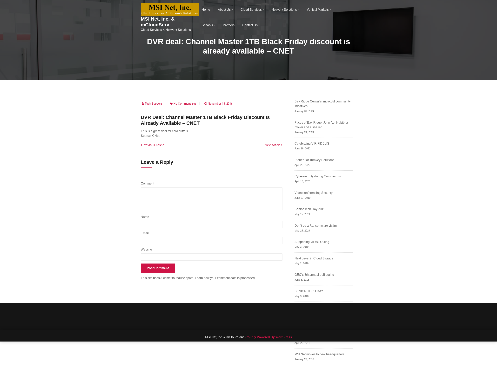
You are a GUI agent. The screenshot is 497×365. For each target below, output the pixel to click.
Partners (229, 25)
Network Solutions (284, 9)
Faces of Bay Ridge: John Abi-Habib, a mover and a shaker (321, 125)
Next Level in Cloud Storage (314, 258)
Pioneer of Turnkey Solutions (314, 160)
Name (146, 216)
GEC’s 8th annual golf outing (314, 274)
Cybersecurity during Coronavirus (318, 176)
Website (146, 249)
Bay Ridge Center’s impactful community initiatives (323, 104)
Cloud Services (251, 9)
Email (146, 233)
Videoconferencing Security (314, 192)
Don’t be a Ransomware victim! (316, 225)
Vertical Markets (318, 9)
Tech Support (153, 103)
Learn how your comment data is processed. (225, 278)
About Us (224, 9)
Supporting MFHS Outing (312, 242)
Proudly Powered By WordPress (268, 337)
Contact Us (250, 25)
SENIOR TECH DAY (309, 291)
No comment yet (185, 103)
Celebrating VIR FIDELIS (312, 143)
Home (206, 9)
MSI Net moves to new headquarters (319, 354)
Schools (207, 25)
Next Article (273, 145)
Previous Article (153, 145)
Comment (148, 183)
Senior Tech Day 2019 (310, 209)
